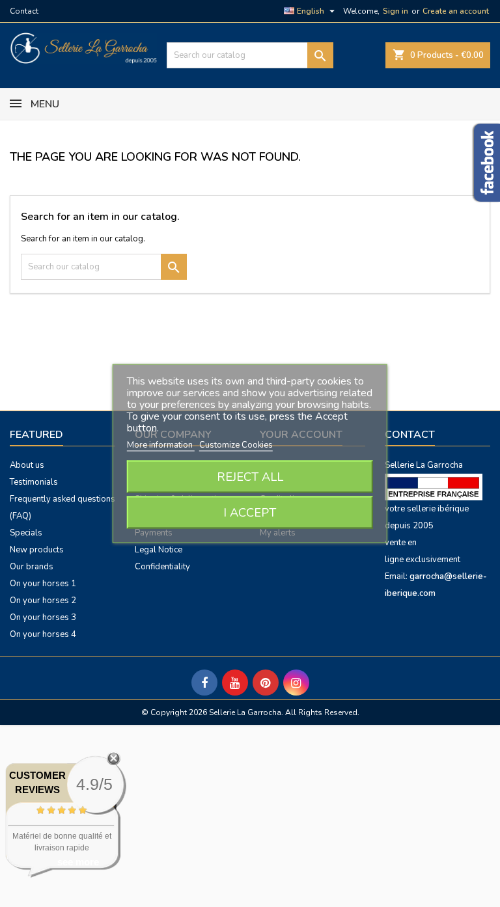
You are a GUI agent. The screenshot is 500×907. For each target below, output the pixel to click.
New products (37, 550)
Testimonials (34, 482)
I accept (249, 513)
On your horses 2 (43, 600)
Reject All (250, 477)
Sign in (395, 11)
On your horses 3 (43, 617)
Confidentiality (162, 567)
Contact (24, 11)
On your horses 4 (43, 634)
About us (27, 465)
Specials (26, 533)
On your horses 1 (43, 583)
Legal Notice (158, 550)
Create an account (456, 11)
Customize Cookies (236, 445)
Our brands (31, 567)
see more (78, 861)
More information (161, 445)
